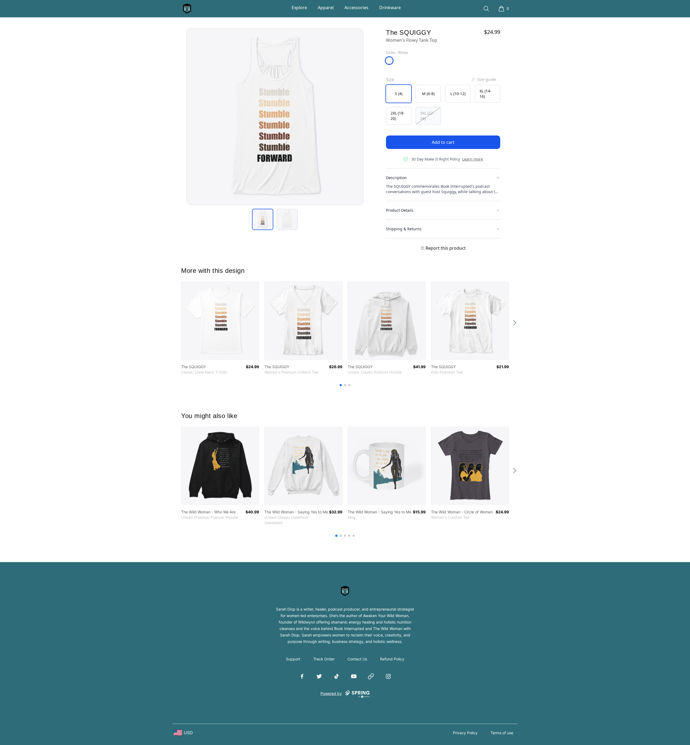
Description (396, 177)
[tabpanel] (275, 116)
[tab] (263, 219)
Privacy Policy (465, 732)
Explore (299, 8)
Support (293, 659)
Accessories (356, 8)
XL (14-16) (485, 93)
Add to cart (443, 142)
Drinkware (390, 8)
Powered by (331, 693)
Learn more (472, 159)
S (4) (398, 93)
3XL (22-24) (427, 115)
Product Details (399, 210)
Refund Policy (392, 659)
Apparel (326, 8)
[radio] (398, 94)
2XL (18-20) (398, 115)
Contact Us (357, 659)
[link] (220, 321)
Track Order (323, 659)
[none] (483, 79)
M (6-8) (428, 93)
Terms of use (502, 732)
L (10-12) (457, 93)
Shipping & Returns (404, 228)
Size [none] (390, 79)
